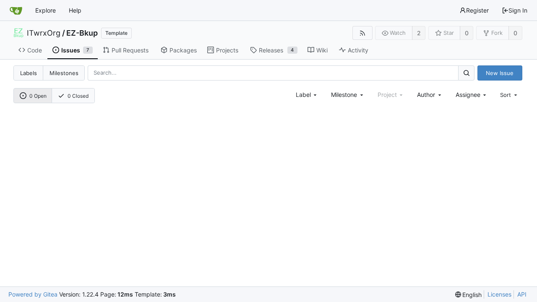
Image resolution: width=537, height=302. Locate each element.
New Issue (500, 73)
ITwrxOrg (43, 33)
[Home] (16, 10)
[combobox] (307, 94)
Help (75, 10)
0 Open (38, 96)
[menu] (509, 94)
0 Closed (78, 96)
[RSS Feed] (362, 33)
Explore (45, 10)
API (522, 294)
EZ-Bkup (82, 33)
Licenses (499, 294)
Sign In (517, 10)
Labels (28, 73)
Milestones (64, 73)
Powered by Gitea (32, 294)
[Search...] (466, 72)
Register (477, 10)
